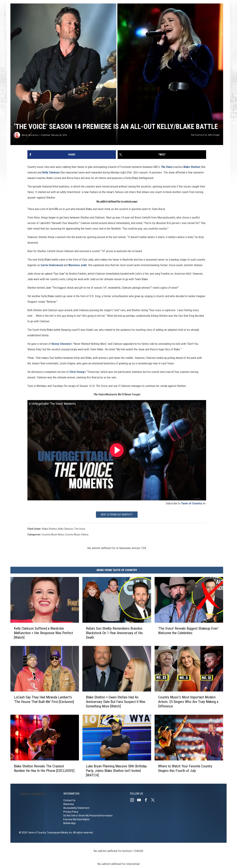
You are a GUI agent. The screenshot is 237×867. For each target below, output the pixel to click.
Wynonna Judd (77, 265)
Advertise (68, 804)
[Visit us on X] (154, 800)
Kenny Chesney (61, 343)
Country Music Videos (76, 534)
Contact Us (69, 800)
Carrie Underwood (52, 265)
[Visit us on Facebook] (147, 800)
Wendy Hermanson (30, 135)
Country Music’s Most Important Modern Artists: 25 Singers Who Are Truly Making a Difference (188, 701)
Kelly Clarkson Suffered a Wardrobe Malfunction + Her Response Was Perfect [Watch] (43, 633)
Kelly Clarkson (51, 172)
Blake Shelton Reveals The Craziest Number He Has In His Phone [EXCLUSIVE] (44, 768)
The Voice (79, 528)
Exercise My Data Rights (76, 819)
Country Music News (53, 534)
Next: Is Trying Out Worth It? (116, 514)
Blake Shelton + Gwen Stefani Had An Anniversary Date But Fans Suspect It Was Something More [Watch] (115, 701)
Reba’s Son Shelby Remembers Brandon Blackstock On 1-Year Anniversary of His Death (114, 633)
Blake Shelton (191, 167)
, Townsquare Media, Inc (59, 832)
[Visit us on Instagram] (133, 800)
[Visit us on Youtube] (140, 800)
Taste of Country (191, 503)
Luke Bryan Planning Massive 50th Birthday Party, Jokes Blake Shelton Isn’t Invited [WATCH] (116, 770)
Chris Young (76, 372)
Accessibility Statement (76, 808)
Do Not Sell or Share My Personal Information (88, 815)
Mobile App (69, 823)
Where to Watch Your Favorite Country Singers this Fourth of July (185, 768)
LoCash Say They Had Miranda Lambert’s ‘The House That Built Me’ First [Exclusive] (44, 699)
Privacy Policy (70, 811)
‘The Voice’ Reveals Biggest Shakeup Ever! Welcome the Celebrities (188, 630)
